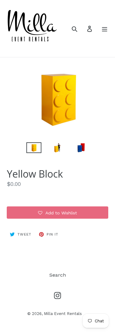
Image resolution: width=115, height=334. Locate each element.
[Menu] (104, 28)
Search (57, 275)
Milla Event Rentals (63, 313)
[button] (57, 212)
